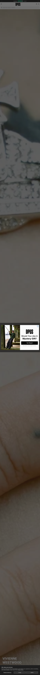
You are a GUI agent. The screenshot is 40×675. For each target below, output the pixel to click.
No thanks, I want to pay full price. (29, 345)
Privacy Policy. (21, 669)
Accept (19, 672)
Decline (32, 672)
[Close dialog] (38, 326)
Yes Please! (29, 343)
